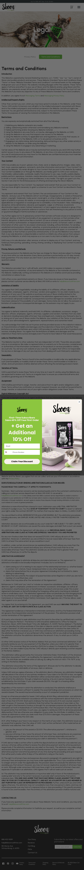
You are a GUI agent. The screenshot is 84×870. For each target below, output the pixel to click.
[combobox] (8, 452)
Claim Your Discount (22, 461)
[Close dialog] (79, 402)
